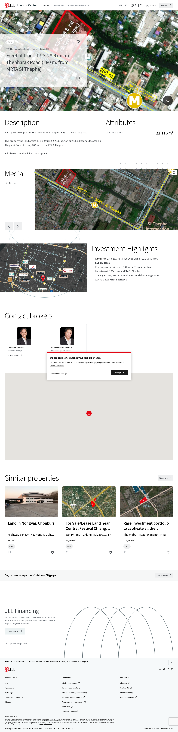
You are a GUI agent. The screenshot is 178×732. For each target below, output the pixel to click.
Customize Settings (58, 373)
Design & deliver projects (72, 697)
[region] (89, 366)
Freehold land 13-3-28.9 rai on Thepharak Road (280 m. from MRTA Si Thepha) (58, 661)
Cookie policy (67, 728)
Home (7, 661)
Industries (66, 706)
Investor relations (127, 697)
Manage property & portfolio (73, 692)
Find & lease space (69, 683)
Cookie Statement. (57, 365)
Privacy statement (13, 728)
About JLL (124, 683)
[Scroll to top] (170, 662)
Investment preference (14, 697)
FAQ (6, 683)
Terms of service (51, 728)
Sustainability (125, 692)
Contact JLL (124, 688)
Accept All (119, 373)
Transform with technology (72, 702)
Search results (19, 661)
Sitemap (8, 702)
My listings (9, 692)
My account (9, 688)
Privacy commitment (32, 728)
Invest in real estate (70, 688)
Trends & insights (69, 711)
